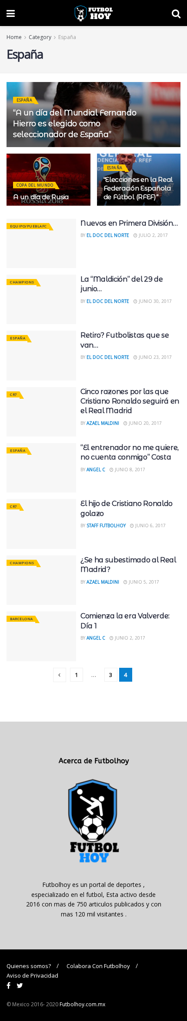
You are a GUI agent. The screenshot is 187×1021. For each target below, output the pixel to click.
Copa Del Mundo (35, 185)
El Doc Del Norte (108, 235)
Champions (22, 281)
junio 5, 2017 (143, 582)
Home (14, 37)
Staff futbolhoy (106, 525)
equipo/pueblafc (28, 225)
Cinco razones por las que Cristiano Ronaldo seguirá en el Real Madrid (129, 401)
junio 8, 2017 (129, 469)
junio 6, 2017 (150, 525)
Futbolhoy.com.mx (82, 1004)
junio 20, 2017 (144, 423)
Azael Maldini (103, 423)
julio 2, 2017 (152, 235)
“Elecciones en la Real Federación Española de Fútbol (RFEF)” (138, 188)
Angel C (96, 469)
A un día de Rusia (41, 197)
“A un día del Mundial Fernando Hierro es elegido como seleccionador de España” (74, 123)
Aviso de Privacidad (32, 975)
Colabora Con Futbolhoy (98, 966)
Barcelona (21, 618)
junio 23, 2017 (154, 357)
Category (40, 37)
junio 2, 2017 (129, 638)
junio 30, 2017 (154, 301)
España (67, 37)
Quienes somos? (29, 966)
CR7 (13, 394)
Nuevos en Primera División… (128, 223)
